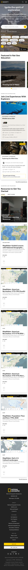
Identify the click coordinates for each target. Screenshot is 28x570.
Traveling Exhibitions (14, 529)
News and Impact (14, 509)
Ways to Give (14, 535)
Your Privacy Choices (19, 565)
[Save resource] (24, 199)
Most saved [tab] (11, 194)
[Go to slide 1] (11, 88)
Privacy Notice (11, 565)
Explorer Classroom (12, 31)
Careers (14, 539)
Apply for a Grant (14, 537)
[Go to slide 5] (16, 89)
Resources (3, 31)
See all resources (23, 479)
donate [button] (14, 544)
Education (14, 521)
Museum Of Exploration (14, 523)
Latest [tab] (3, 194)
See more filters (9, 46)
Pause (24, 49)
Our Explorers (14, 517)
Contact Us (14, 511)
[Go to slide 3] (13, 89)
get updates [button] (14, 547)
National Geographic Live (14, 525)
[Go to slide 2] (12, 89)
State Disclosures (15, 564)
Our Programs (14, 519)
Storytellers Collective (14, 527)
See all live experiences (21, 181)
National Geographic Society (14, 504)
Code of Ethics (7, 564)
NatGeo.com (14, 507)
